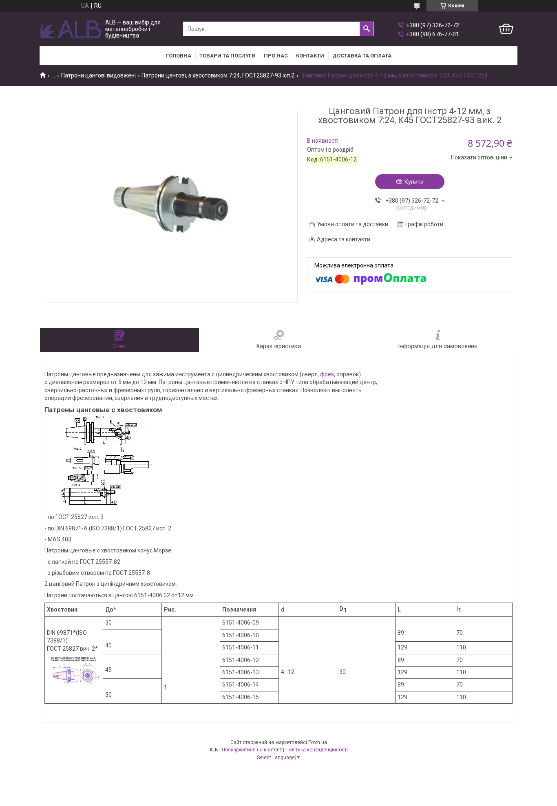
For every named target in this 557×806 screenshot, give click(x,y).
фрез (327, 374)
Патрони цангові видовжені (98, 75)
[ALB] (70, 29)
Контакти (310, 56)
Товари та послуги (227, 56)
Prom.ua (317, 742)
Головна (178, 56)
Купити (414, 182)
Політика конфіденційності (316, 750)
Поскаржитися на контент (252, 750)
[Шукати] (367, 29)
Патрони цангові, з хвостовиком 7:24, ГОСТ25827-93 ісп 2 (217, 75)
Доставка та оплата (361, 56)
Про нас (276, 56)
